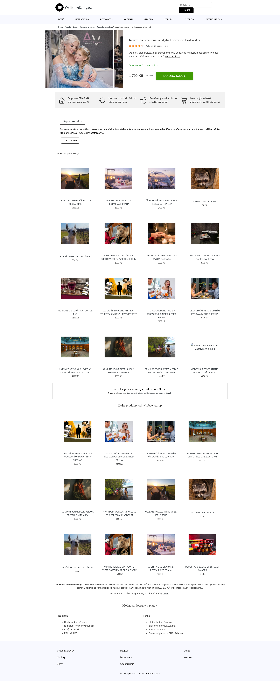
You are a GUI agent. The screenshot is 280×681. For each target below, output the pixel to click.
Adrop (132, 56)
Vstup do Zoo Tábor (204, 201)
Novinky (61, 657)
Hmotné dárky (212, 19)
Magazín (124, 650)
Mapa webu (126, 657)
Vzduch (148, 19)
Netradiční (81, 19)
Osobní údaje (127, 664)
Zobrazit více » (172, 56)
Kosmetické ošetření (105, 27)
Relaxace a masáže (87, 27)
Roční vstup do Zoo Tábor (75, 256)
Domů (61, 19)
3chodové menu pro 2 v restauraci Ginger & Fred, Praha (162, 314)
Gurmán (128, 19)
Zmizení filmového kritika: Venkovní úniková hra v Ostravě (78, 456)
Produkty (67, 27)
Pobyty (168, 19)
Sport (188, 19)
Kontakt (188, 657)
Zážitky (75, 27)
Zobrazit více (70, 140)
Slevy (60, 664)
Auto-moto (105, 19)
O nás (187, 650)
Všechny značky (65, 650)
